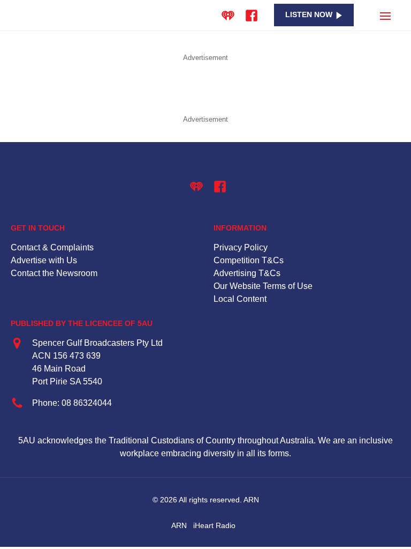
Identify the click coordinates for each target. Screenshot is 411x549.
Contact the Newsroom (54, 273)
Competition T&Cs (249, 260)
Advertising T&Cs (247, 273)
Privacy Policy (241, 247)
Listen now (308, 15)
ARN (179, 525)
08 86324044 (87, 402)
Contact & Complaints (52, 247)
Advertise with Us (44, 260)
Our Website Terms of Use (263, 286)
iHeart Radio (214, 525)
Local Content (240, 298)
